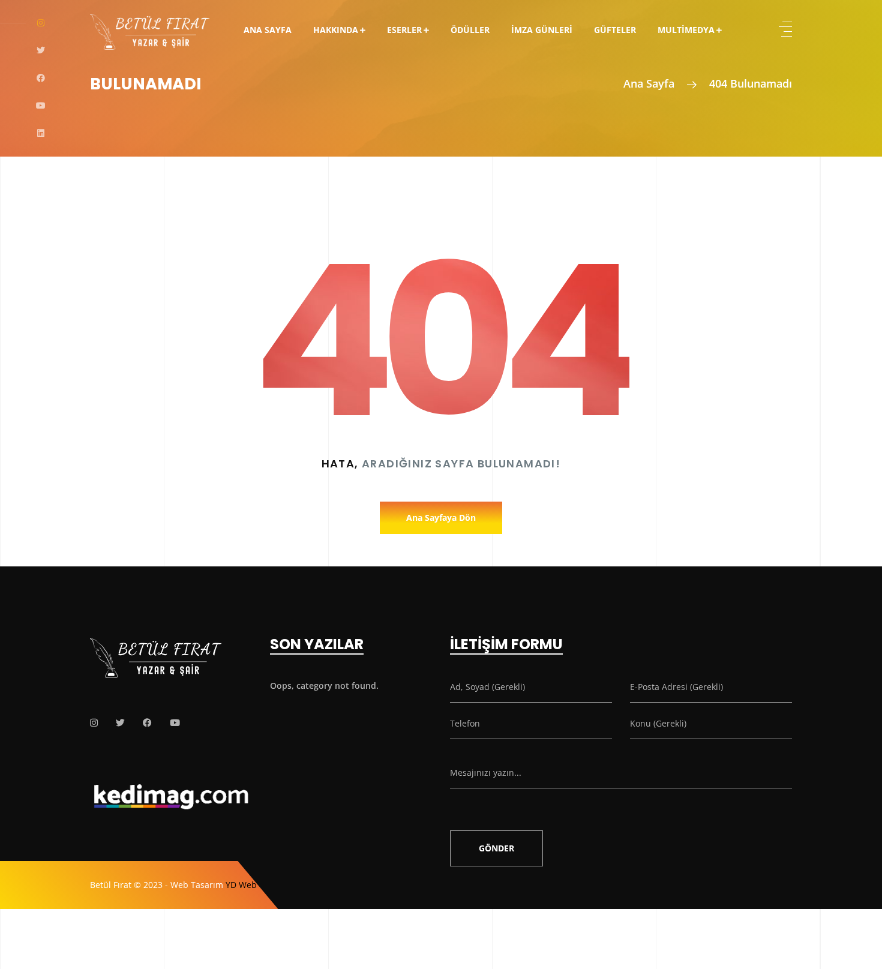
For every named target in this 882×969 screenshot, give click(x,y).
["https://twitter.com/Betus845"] (120, 722)
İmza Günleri (541, 29)
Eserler (404, 29)
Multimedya (686, 29)
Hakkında (335, 29)
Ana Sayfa (268, 29)
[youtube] (41, 105)
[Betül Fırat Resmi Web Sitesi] (150, 23)
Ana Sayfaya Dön (441, 517)
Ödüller (470, 29)
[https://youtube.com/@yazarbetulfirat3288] (175, 722)
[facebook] (41, 78)
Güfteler (615, 29)
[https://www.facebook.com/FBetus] (147, 722)
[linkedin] (41, 133)
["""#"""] (94, 722)
